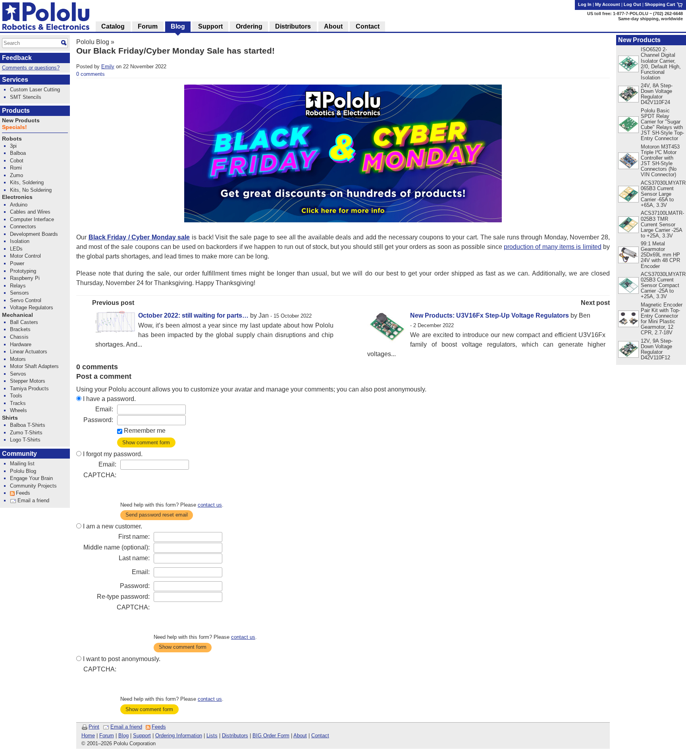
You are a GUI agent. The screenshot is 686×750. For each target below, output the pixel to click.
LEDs (16, 249)
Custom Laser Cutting (35, 90)
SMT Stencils (25, 97)
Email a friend (126, 727)
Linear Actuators (28, 352)
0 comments (90, 74)
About (300, 735)
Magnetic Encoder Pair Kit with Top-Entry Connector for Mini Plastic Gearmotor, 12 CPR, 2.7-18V (661, 318)
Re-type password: (123, 596)
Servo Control (25, 300)
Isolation (19, 241)
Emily (107, 66)
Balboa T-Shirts (27, 425)
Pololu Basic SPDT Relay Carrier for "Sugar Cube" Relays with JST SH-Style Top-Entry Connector (662, 124)
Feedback (17, 57)
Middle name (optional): (116, 547)
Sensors (19, 293)
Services (15, 79)
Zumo (16, 175)
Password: (98, 419)
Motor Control (25, 256)
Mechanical (17, 315)
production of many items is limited (552, 246)
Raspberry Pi (25, 278)
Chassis (19, 337)
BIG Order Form (270, 735)
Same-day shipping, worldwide (650, 18)
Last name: (134, 558)
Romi (16, 168)
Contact (320, 735)
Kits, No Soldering (31, 190)
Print (94, 727)
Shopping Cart (660, 4)
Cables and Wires (30, 212)
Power (17, 263)
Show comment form (146, 442)
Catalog (113, 26)
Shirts (10, 418)
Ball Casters (24, 322)
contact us (210, 505)
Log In (585, 4)
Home (88, 735)
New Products (639, 40)
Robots (12, 139)
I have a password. (109, 398)
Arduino (18, 205)
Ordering (249, 26)
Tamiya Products (29, 388)
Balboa (18, 153)
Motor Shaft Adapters (34, 366)
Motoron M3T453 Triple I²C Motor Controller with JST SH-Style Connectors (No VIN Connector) (660, 160)
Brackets (20, 329)
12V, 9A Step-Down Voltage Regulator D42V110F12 (657, 349)
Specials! (14, 127)
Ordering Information (178, 735)
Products (16, 110)
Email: (104, 409)
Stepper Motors (27, 381)
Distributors (235, 735)
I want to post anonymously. (121, 659)
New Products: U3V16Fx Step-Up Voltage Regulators (489, 315)
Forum (106, 735)
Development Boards (34, 234)
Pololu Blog (92, 42)
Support (142, 735)
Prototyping (23, 271)
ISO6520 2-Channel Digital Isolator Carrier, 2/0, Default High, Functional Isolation (661, 63)
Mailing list (22, 464)
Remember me (145, 430)
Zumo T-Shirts (26, 433)
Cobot (16, 161)
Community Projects (33, 486)
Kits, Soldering (27, 182)
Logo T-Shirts (25, 440)
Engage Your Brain (31, 478)
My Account (607, 4)
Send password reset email (156, 515)
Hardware (20, 344)
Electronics (17, 197)
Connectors (23, 226)
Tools (16, 396)
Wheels (18, 410)
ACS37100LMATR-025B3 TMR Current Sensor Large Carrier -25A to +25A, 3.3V (662, 224)
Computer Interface (32, 219)
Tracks (18, 403)
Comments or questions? (31, 68)
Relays (18, 286)
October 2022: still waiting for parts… (193, 315)
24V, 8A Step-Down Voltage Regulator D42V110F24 (657, 94)
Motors (18, 359)
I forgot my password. (113, 454)
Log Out (632, 4)
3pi (13, 146)
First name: (134, 536)
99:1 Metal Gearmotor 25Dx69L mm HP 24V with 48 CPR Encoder (660, 255)
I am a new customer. (112, 526)
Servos (18, 374)
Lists (212, 735)
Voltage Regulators (31, 307)
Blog (123, 735)
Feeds (159, 727)
